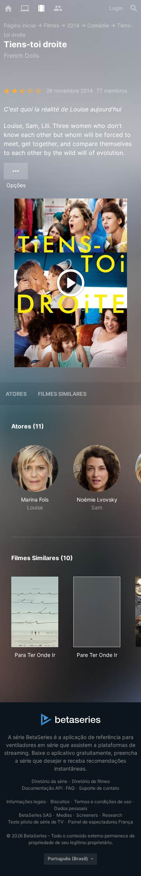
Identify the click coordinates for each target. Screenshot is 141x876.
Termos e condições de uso (102, 801)
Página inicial (20, 25)
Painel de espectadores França (100, 822)
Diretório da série (49, 781)
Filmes (51, 25)
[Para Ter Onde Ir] (34, 612)
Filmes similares (62, 394)
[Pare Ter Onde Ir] (96, 612)
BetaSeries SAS (35, 815)
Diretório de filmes (91, 781)
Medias (64, 815)
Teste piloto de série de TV (36, 822)
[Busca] (134, 8)
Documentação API (42, 788)
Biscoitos (60, 801)
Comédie (98, 25)
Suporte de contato (99, 788)
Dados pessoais (70, 808)
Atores (16, 394)
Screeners (87, 815)
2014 (73, 25)
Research (112, 815)
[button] (34, 482)
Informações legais (26, 801)
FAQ (70, 788)
